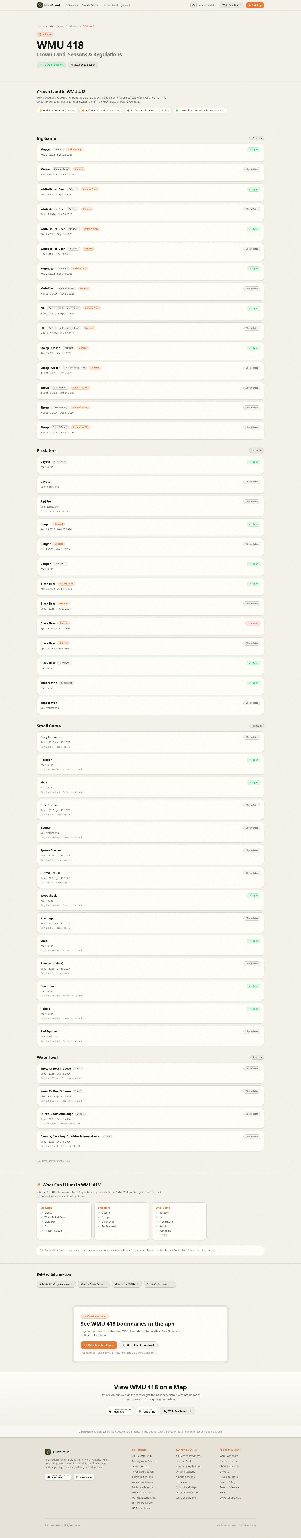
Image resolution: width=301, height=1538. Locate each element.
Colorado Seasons (142, 1476)
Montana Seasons (142, 1492)
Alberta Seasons (185, 1476)
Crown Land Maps (186, 1487)
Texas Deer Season (143, 1471)
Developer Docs (229, 1476)
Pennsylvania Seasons (145, 1461)
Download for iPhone (101, 1345)
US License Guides (142, 1503)
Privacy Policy (227, 1482)
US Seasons (71, 5)
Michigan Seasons (142, 1487)
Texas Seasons (140, 1466)
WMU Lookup (56, 26)
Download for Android (140, 1345)
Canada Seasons (91, 5)
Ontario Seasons (185, 1471)
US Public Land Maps (144, 1497)
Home (40, 26)
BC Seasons (182, 1482)
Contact (224, 1471)
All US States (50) (142, 1456)
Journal (125, 5)
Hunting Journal (229, 1461)
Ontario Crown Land (187, 1492)
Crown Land (111, 5)
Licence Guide (184, 1461)
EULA (223, 1492)
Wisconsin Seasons (143, 1482)
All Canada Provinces (188, 1456)
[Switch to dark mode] (193, 5)
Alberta (74, 26)
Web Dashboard (229, 1456)
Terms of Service (229, 1487)
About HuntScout (230, 1466)
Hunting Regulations (188, 1466)
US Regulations (141, 1508)
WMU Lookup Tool (186, 1497)
